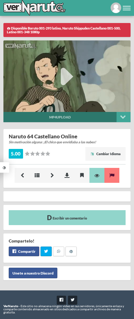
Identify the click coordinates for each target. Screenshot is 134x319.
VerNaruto (10, 306)
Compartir (26, 251)
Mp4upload (60, 117)
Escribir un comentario (69, 218)
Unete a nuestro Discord (33, 272)
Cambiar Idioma (108, 154)
